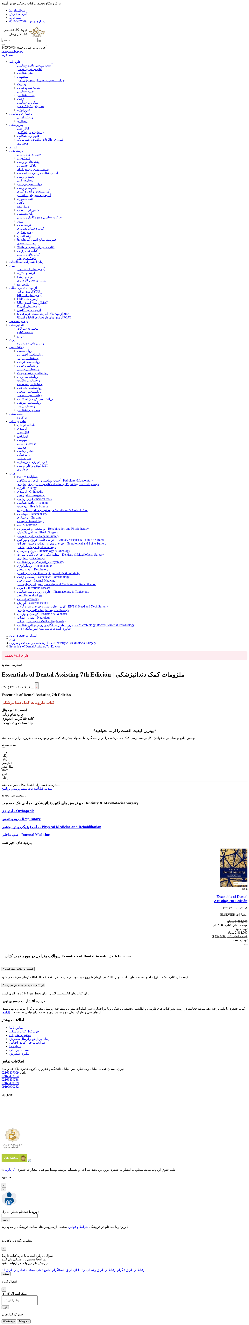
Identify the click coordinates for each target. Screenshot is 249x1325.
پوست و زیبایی (26, 443)
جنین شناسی (25, 91)
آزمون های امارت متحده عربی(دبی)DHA (43, 313)
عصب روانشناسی (28, 410)
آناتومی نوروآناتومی (29, 69)
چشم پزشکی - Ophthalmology (36, 547)
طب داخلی (24, 458)
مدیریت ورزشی (27, 187)
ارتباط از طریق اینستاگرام (68, 1270)
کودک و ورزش (26, 258)
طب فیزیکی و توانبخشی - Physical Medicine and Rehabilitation (56, 584)
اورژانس (22, 436)
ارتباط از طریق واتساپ (101, 1270)
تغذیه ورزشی (25, 176)
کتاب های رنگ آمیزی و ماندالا (35, 247)
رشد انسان (24, 236)
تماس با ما (16, 1027)
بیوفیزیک (22, 84)
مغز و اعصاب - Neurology (33, 617)
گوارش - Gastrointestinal (32, 602)
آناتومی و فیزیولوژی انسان (34, 195)
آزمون (13, 265)
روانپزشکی (24, 454)
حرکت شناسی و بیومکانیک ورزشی (39, 217)
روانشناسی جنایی (28, 365)
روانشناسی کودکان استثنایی (35, 399)
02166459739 (10, 1083)
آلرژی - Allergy (27, 488)
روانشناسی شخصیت (30, 384)
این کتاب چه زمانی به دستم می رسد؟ (23, 985)
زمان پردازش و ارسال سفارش (29, 1038)
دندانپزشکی (16, 324)
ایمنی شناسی (25, 72)
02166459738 (10, 1079)
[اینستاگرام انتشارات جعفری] (29, 1161)
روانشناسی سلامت (29, 380)
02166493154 (10, 1076)
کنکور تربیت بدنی (28, 210)
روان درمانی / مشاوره (31, 343)
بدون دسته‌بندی (27, 243)
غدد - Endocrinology (29, 595)
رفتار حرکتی (25, 180)
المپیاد (13, 147)
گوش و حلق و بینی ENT (32, 465)
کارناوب (10, 1169)
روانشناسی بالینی (28, 358)
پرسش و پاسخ (11, 788)
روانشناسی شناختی (29, 387)
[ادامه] (6, 1012)
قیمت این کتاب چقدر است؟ (18, 968)
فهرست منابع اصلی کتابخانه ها (36, 239)
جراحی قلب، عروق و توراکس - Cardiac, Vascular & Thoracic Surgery (60, 539)
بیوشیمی (22, 76)
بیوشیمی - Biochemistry (32, 513)
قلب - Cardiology (28, 599)
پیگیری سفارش (19, 14)
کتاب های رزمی (27, 250)
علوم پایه (15, 61)
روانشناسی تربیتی (28, 362)
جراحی (21, 447)
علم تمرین (23, 158)
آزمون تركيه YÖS (28, 291)
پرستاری (22, 121)
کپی (5, 1307)
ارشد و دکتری (26, 273)
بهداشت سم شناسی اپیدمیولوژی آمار (41, 80)
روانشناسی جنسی (28, 369)
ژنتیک (20, 98)
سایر (20, 221)
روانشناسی (16, 347)
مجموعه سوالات (27, 328)
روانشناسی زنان (27, 376)
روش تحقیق (25, 232)
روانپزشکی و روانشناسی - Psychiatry (40, 562)
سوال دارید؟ (17, 10)
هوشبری (22, 143)
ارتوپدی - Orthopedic (30, 491)
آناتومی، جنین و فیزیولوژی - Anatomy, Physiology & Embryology (58, 484)
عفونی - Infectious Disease (33, 588)
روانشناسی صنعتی (29, 391)
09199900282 (10, 1086)
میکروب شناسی (27, 102)
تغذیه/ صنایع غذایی (28, 87)
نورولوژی (23, 469)
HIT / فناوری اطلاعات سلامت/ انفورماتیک (44, 628)
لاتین (12, 473)
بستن (6, 1273)
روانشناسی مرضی (29, 402)
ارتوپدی (22, 428)
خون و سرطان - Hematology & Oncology (43, 551)
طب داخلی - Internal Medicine (36, 580)
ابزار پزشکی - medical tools (34, 499)
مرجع (20, 336)
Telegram (24, 1321)
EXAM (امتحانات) (28, 476)
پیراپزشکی (16, 124)
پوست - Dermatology (30, 521)
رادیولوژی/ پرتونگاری (30, 132)
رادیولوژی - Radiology (31, 558)
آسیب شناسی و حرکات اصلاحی (37, 173)
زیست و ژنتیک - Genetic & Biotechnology (43, 576)
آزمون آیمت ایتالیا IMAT (32, 302)
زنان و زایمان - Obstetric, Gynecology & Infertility (48, 573)
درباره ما (15, 1046)
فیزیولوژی (23, 110)
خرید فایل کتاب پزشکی (24, 1031)
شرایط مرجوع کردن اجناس (27, 1042)
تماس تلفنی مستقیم (38, 1270)
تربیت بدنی (16, 150)
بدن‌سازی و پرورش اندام (33, 169)
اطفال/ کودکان (26, 425)
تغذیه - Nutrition (27, 525)
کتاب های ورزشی (28, 254)
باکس (20, 202)
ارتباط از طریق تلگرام (130, 1270)
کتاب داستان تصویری (30, 228)
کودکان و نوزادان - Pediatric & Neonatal (42, 613)
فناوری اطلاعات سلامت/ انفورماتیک (40, 139)
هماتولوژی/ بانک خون (30, 106)
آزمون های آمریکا (28, 306)
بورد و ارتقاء (25, 276)
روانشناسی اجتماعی (30, 354)
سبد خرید (15, 17)
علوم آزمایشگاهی (28, 135)
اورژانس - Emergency (31, 495)
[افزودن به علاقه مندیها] (37, 685)
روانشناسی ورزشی (29, 184)
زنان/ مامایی (25, 117)
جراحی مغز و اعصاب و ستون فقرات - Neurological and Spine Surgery (61, 543)
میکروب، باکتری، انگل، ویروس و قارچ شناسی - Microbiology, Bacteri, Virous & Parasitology (75, 625)
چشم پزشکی (25, 450)
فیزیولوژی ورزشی (29, 154)
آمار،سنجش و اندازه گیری (33, 191)
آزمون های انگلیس (29, 310)
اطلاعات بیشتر (29, 788)
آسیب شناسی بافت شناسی (34, 65)
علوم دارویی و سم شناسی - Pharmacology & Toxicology (53, 591)
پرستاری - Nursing (29, 517)
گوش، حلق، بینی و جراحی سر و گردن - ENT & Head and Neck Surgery (62, 606)
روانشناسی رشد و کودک (32, 373)
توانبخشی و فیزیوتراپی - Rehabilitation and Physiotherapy (53, 528)
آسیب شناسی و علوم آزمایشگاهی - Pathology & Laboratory (55, 480)
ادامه (6, 1219)
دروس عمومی (18, 321)
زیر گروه (22, 417)
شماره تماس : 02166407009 (27, 21)
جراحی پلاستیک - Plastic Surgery (37, 532)
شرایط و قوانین (78, 1226)
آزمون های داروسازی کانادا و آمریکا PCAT (44, 317)
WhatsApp (9, 1321)
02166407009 (10, 1072)
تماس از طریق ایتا (13, 1270)
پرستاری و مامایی (20, 113)
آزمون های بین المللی (23, 287)
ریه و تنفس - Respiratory (32, 569)
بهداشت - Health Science (32, 506)
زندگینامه (23, 206)
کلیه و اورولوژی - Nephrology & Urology (43, 610)
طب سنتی (16, 413)
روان (12, 339)
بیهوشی (22, 439)
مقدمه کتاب (46, 788)
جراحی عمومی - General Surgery (38, 536)
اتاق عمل (23, 128)
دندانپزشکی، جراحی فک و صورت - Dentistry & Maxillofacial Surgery (60, 554)
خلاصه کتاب (25, 332)
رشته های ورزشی (28, 161)
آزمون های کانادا (27, 299)
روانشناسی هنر (27, 406)
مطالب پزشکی (19, 1050)
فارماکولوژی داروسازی (32, 462)
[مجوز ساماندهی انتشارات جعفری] (12, 1138)
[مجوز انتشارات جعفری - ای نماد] (12, 1124)
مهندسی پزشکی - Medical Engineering (41, 621)
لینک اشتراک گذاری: (14, 1293)
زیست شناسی (26, 95)
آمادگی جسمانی (27, 165)
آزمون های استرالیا (29, 295)
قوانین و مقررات (20, 1035)
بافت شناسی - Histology (32, 502)
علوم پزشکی (17, 421)
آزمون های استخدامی (31, 269)
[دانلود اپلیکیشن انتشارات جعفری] (14, 1161)
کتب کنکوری (25, 198)
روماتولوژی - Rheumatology (35, 565)
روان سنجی (24, 350)
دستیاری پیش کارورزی (31, 280)
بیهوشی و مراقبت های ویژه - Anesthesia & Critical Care (52, 510)
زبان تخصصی (25, 213)
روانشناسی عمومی (29, 395)
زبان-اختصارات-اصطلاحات (26, 261)
